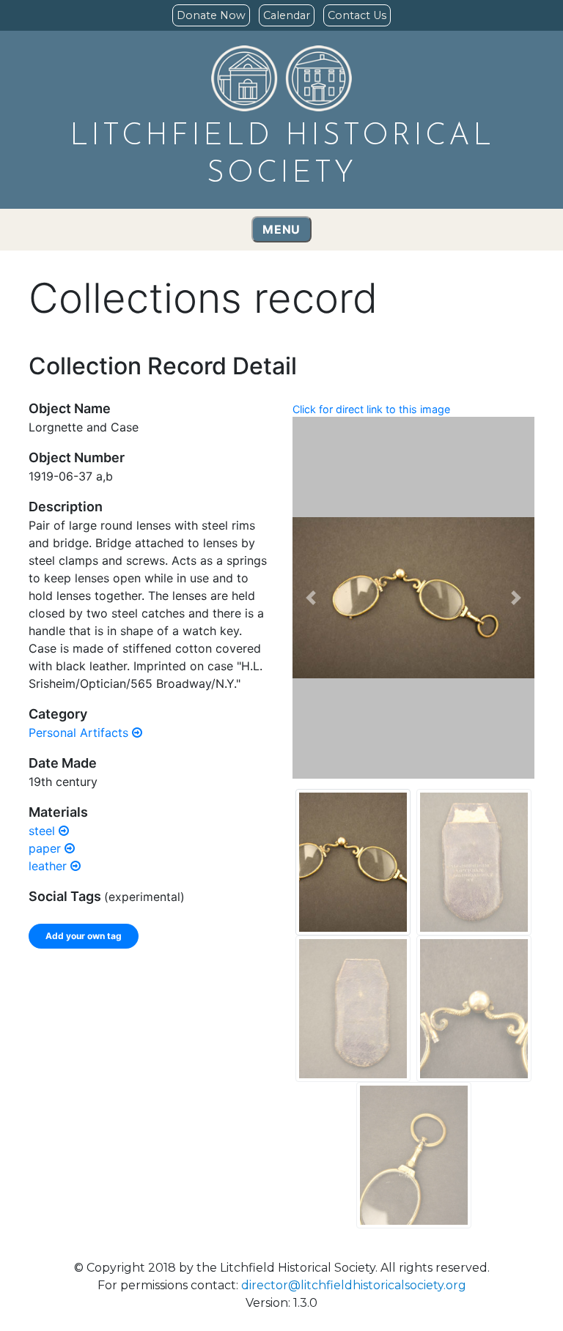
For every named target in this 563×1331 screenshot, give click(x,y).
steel (44, 830)
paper (47, 848)
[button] (310, 598)
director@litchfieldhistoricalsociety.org (353, 1285)
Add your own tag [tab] (83, 935)
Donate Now (211, 15)
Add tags (220, 1004)
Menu (281, 229)
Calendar (286, 15)
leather (49, 866)
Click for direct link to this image (371, 409)
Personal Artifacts (80, 732)
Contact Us (357, 15)
